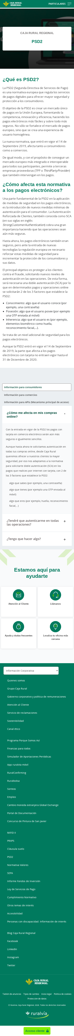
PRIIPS (10, 840)
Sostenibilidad (15, 720)
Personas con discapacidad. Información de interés (36, 921)
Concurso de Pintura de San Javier (26, 821)
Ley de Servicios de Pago (21, 889)
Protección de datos (37, 998)
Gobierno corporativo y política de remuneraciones (36, 696)
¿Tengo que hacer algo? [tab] (24, 539)
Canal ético (13, 729)
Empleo (11, 797)
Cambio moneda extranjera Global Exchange (33, 805)
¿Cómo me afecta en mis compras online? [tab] (32, 415)
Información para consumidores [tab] (23, 387)
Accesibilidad (15, 913)
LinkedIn (12, 949)
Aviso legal (46, 994)
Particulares (57, 3)
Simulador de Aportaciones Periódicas (29, 756)
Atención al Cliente (18, 704)
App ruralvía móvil (17, 764)
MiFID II (11, 832)
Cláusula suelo (15, 848)
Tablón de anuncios (12, 994)
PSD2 (10, 857)
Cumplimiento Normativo (21, 897)
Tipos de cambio (31, 994)
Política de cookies (62, 994)
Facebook (12, 941)
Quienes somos (16, 680)
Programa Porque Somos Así (23, 740)
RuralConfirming (16, 772)
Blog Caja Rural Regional (21, 933)
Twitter (11, 965)
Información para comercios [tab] (20, 395)
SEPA (10, 873)
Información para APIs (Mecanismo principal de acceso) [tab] (36, 402)
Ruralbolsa (13, 780)
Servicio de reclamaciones (22, 712)
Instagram (13, 957)
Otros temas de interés (20, 905)
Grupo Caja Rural (17, 688)
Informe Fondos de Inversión (23, 881)
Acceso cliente (35, 1031)
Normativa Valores (17, 865)
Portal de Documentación (21, 813)
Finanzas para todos (18, 748)
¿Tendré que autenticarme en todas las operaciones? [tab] (33, 522)
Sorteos (11, 788)
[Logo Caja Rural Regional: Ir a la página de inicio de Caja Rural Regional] (12, 4)
